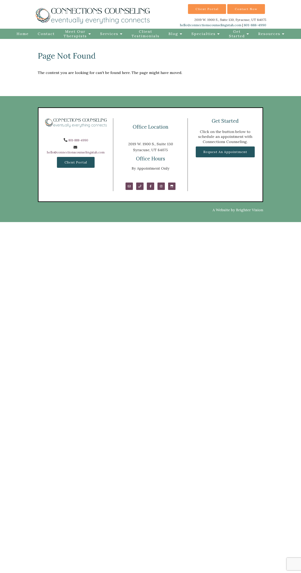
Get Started (237, 33)
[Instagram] (161, 186)
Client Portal (207, 9)
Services (109, 33)
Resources (269, 33)
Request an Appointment (225, 152)
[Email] (129, 186)
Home (23, 33)
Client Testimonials (146, 33)
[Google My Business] (171, 186)
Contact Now (246, 9)
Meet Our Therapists (75, 33)
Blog (173, 33)
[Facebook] (150, 186)
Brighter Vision (249, 210)
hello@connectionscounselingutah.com (210, 25)
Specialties (203, 33)
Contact (46, 33)
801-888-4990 (255, 25)
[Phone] (140, 186)
